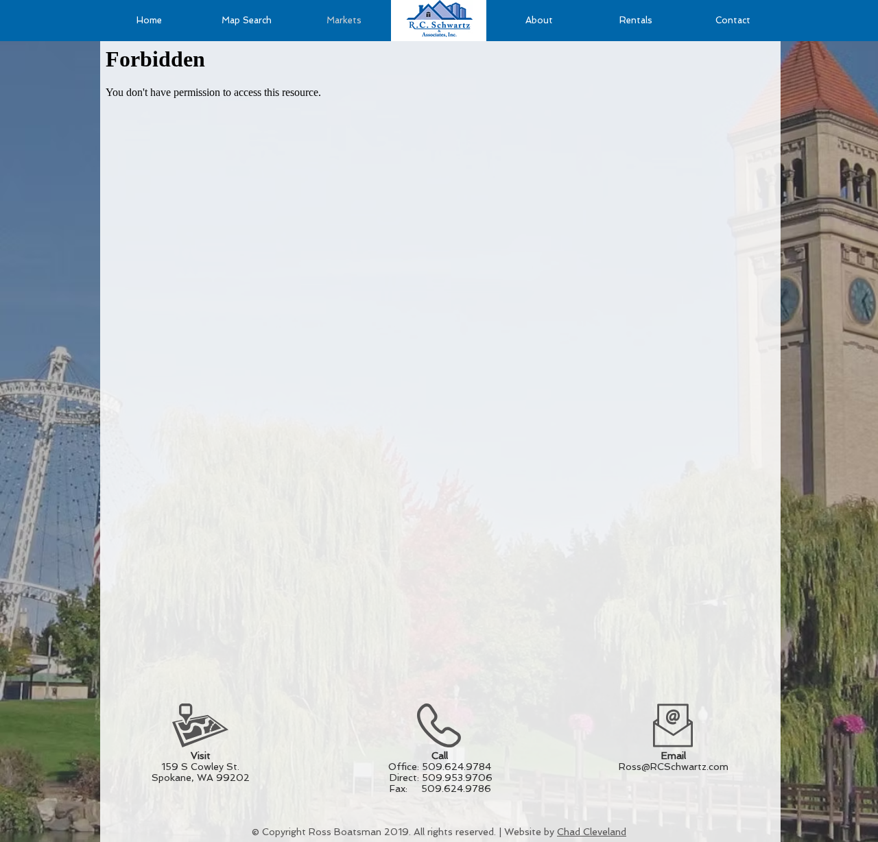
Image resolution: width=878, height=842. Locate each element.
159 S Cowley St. (200, 766)
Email (673, 755)
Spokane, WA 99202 (201, 777)
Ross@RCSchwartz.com (673, 766)
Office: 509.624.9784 (439, 766)
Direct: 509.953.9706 (438, 777)
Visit (201, 755)
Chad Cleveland (591, 831)
